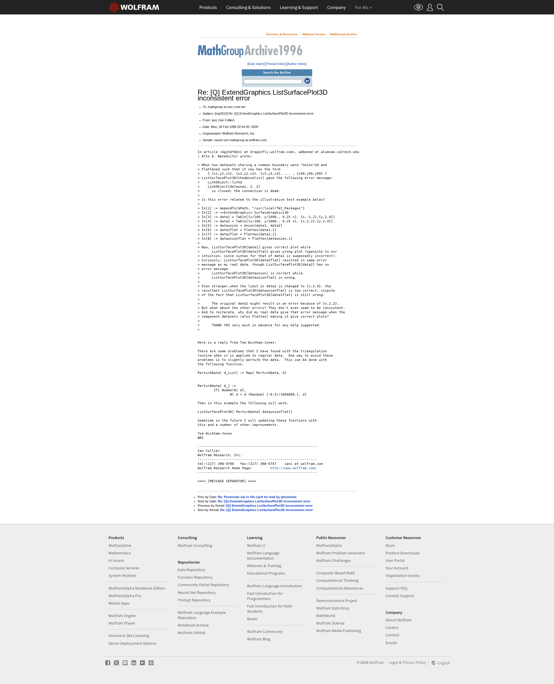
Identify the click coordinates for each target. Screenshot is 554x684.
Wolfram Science (330, 623)
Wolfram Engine (122, 615)
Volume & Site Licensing (128, 635)
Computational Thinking (337, 580)
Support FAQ (396, 588)
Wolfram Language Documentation (263, 555)
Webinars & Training (264, 565)
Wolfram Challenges (333, 560)
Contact (392, 635)
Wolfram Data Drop (332, 608)
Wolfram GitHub (191, 632)
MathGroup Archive (343, 34)
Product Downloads (402, 553)
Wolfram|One (119, 545)
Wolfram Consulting (195, 545)
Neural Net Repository (197, 592)
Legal (393, 662)
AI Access (116, 560)
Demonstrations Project (336, 600)
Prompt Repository (194, 600)
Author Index (297, 64)
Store (390, 545)
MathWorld (325, 615)
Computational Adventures (339, 588)
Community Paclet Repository (203, 584)
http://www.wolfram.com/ (293, 468)
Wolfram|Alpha (329, 545)
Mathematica (119, 553)
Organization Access (402, 575)
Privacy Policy (414, 662)
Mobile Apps (119, 603)
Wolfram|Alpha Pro (124, 595)
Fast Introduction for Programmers (265, 596)
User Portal (395, 560)
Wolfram (376, 662)
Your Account (396, 568)
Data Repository (191, 569)
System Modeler (122, 575)
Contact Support (399, 595)
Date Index (256, 64)
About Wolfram (398, 620)
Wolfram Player (121, 623)
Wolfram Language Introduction (274, 585)
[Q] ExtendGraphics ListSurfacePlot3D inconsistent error (269, 505)
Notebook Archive (193, 625)
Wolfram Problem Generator (340, 553)
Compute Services (123, 568)
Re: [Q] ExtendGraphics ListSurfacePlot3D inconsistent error (264, 501)
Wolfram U (256, 545)
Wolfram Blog (258, 639)
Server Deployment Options (132, 643)
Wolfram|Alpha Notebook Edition (136, 588)
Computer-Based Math (335, 572)
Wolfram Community (265, 631)
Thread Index (275, 64)
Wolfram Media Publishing (338, 630)
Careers (391, 627)
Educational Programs (266, 573)
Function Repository (195, 577)
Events (391, 642)
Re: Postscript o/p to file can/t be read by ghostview (257, 497)
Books (252, 618)
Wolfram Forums (313, 34)
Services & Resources (282, 34)
